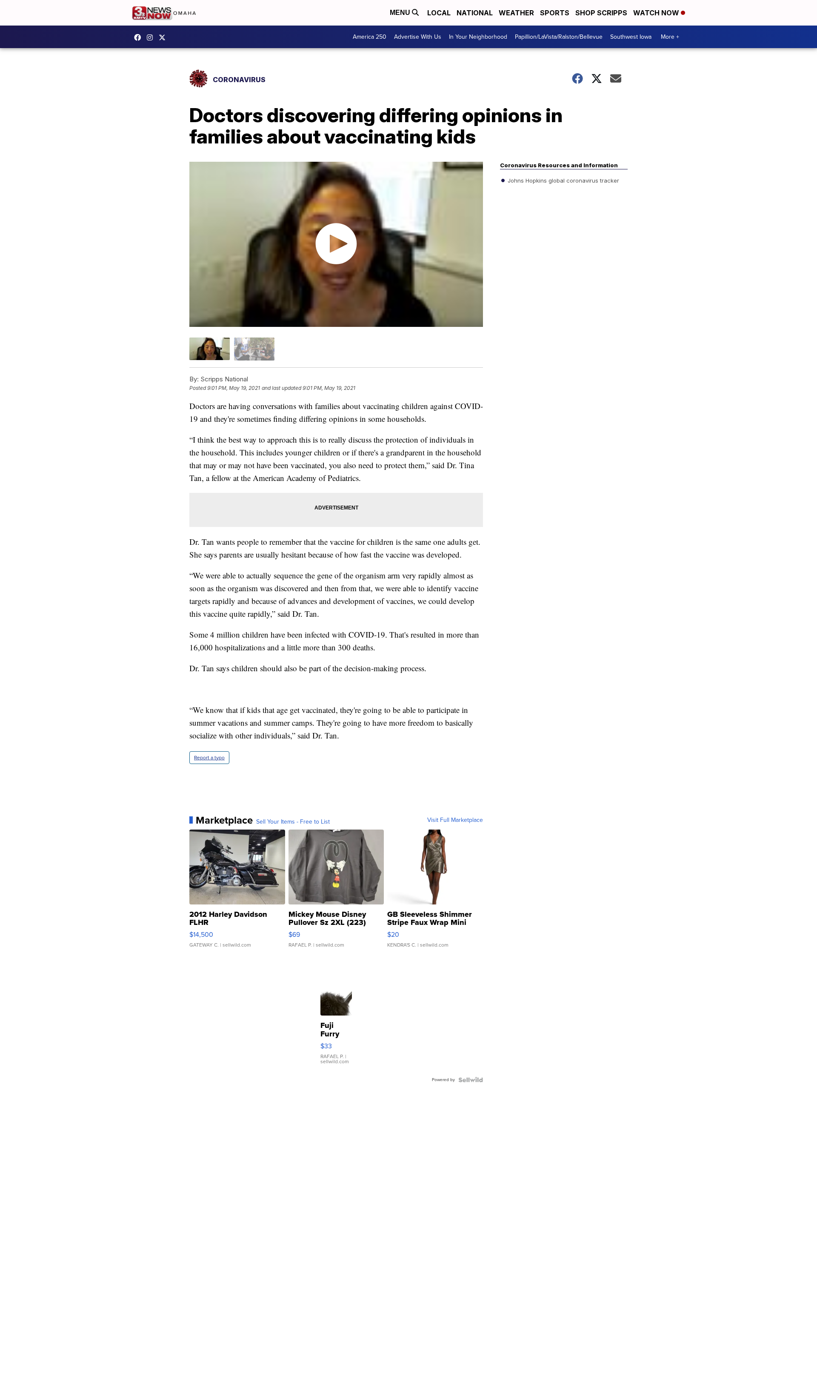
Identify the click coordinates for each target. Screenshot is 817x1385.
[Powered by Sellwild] (470, 1080)
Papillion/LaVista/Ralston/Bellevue (559, 36)
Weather (516, 13)
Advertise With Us (417, 36)
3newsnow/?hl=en (152, 37)
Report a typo (209, 757)
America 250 (369, 36)
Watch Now (657, 13)
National (475, 13)
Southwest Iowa (630, 36)
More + (670, 36)
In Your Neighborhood (478, 36)
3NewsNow (139, 37)
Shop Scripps (601, 13)
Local (439, 13)
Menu (401, 12)
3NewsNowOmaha (164, 37)
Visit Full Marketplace (455, 820)
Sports (554, 13)
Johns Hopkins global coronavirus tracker (562, 180)
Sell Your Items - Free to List (293, 822)
